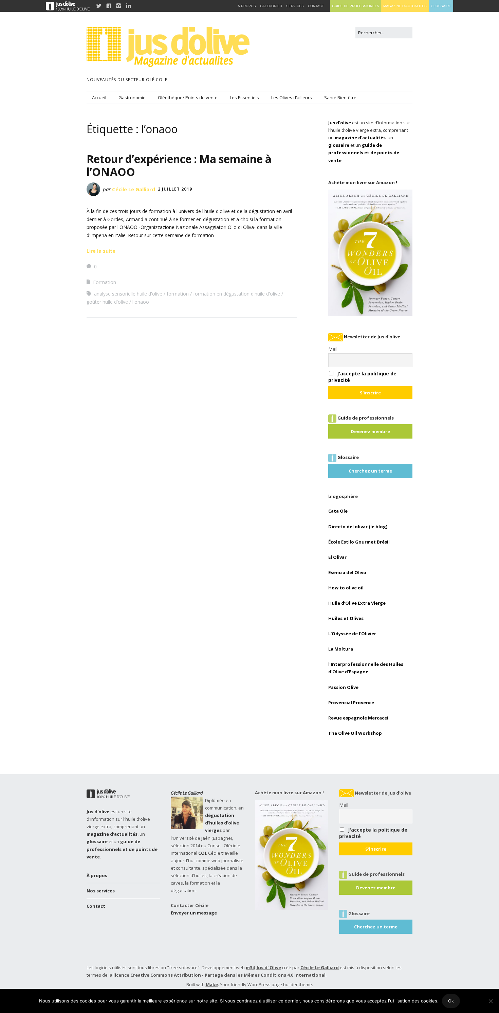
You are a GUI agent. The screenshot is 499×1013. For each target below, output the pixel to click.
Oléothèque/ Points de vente (188, 97)
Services (295, 6)
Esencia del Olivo (347, 572)
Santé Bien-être (340, 97)
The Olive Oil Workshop (355, 733)
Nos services (101, 891)
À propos (97, 875)
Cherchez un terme (370, 471)
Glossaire (441, 6)
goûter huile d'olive (107, 302)
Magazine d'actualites (405, 6)
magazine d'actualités (360, 138)
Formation (104, 282)
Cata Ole (338, 511)
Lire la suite (101, 251)
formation (178, 293)
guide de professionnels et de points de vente (363, 152)
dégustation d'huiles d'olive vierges (222, 822)
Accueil (99, 97)
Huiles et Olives (346, 618)
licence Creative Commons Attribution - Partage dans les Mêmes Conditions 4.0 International (219, 975)
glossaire (338, 145)
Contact (96, 906)
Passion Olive (343, 687)
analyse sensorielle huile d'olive (128, 293)
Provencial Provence (351, 702)
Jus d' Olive (269, 967)
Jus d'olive (339, 123)
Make (212, 984)
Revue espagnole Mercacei (358, 718)
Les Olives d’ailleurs (291, 97)
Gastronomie (132, 97)
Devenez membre (370, 431)
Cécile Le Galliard (133, 189)
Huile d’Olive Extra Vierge (357, 603)
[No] (490, 1001)
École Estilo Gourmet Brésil (359, 542)
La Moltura (340, 649)
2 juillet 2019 (175, 189)
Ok (451, 1001)
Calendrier (271, 6)
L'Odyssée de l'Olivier (352, 633)
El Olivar (337, 557)
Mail (332, 349)
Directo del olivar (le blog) (357, 526)
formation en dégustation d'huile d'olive (236, 293)
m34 (250, 967)
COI (202, 853)
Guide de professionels (355, 6)
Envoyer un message (194, 913)
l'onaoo (140, 302)
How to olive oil (346, 588)
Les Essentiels (244, 97)
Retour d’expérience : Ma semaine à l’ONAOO (179, 165)
